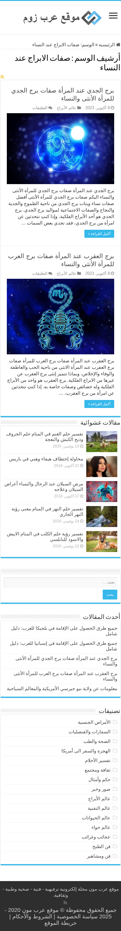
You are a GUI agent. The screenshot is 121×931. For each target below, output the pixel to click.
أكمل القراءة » (99, 234)
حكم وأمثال (99, 779)
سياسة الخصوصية (77, 916)
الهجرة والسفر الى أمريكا (85, 750)
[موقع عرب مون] (60, 17)
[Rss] (65, 902)
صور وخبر (101, 789)
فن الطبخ (101, 846)
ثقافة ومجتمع (97, 769)
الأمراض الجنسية (94, 722)
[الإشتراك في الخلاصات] (2, 76)
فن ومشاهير (98, 856)
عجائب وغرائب (96, 836)
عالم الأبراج (66, 107)
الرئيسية (107, 44)
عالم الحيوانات (96, 817)
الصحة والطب (96, 741)
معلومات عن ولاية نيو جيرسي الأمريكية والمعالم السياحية (62, 688)
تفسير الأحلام (97, 760)
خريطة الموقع (60, 923)
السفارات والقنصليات (89, 731)
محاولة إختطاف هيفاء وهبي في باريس (46, 458)
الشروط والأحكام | (30, 916)
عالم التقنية (99, 808)
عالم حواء (101, 827)
